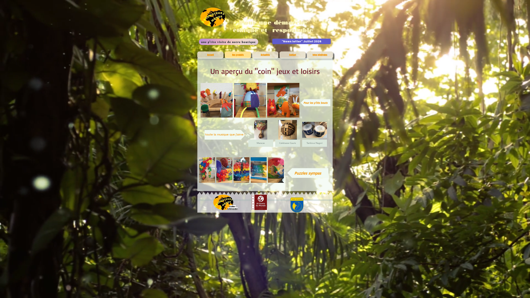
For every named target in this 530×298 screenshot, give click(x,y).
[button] (217, 100)
